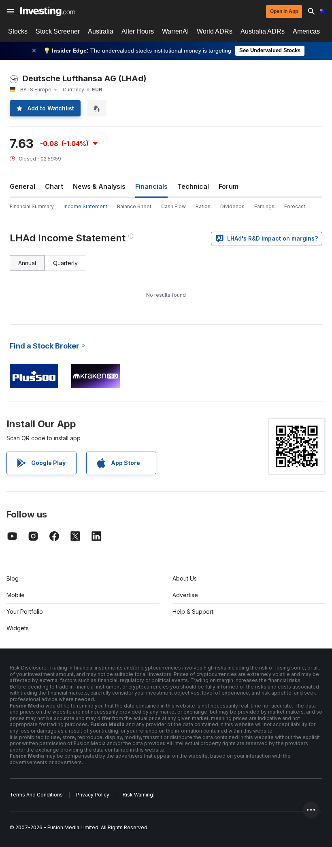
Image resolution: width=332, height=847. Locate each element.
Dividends (232, 206)
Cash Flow (173, 206)
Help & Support (192, 611)
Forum (228, 186)
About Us (184, 578)
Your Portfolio (24, 611)
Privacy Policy (92, 795)
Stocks (18, 31)
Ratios (203, 206)
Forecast (294, 206)
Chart (54, 186)
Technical (193, 186)
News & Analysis (99, 186)
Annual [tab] (27, 263)
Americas (306, 31)
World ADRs (214, 31)
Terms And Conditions (36, 795)
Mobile (15, 594)
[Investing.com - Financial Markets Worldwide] (47, 11)
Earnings (264, 206)
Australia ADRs (262, 31)
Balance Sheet (134, 206)
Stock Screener (58, 31)
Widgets (17, 628)
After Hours (137, 31)
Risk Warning (138, 795)
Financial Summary (32, 206)
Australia (100, 31)
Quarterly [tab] (65, 263)
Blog (12, 578)
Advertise (185, 594)
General (22, 186)
